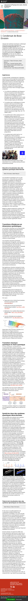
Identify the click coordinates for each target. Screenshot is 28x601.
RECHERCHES (3, 31)
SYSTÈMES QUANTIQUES (19, 30)
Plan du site (3, 591)
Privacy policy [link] (19, 599)
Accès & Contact (11, 589)
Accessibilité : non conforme (6, 588)
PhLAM (2, 30)
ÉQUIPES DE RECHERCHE (9, 30)
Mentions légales (4, 589)
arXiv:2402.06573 (8, 303)
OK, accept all (11, 599)
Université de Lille (4, 593)
